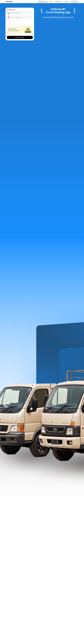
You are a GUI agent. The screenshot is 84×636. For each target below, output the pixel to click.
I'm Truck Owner (74, 1)
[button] (66, 2)
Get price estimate (19, 37)
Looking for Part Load (42, 1)
